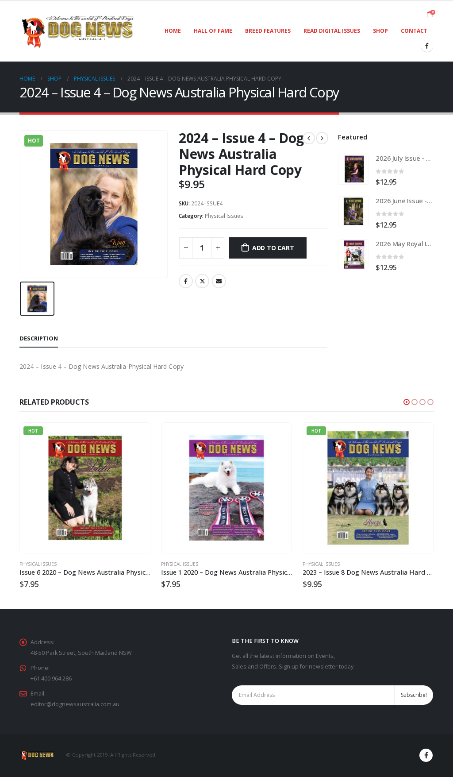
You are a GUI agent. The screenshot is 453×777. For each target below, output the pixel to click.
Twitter (202, 281)
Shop (380, 31)
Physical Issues (224, 216)
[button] (407, 402)
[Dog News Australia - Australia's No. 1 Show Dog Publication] (78, 31)
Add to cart (273, 248)
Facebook (186, 281)
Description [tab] (38, 338)
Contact (414, 31)
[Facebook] (427, 45)
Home (173, 31)
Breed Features (268, 31)
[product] (353, 169)
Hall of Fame (213, 31)
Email (219, 281)
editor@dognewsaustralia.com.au (75, 704)
